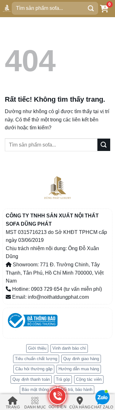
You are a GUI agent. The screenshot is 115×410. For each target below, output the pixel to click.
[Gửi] (91, 8)
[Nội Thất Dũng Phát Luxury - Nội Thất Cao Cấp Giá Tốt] (7, 8)
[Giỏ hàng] (104, 8)
